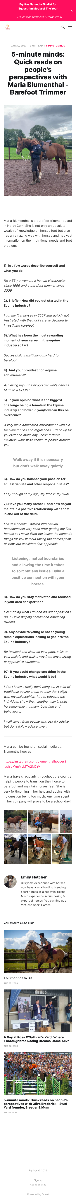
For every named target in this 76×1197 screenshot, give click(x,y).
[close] (72, 11)
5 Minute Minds (55, 45)
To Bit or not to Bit (18, 978)
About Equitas (38, 1184)
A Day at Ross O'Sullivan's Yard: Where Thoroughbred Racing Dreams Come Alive (36, 1039)
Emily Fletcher (34, 877)
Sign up (38, 1180)
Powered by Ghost (38, 1194)
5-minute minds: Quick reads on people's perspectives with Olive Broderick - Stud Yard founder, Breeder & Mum (36, 1103)
